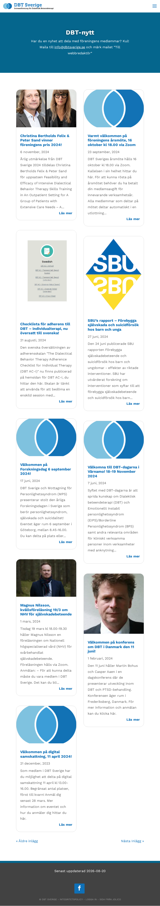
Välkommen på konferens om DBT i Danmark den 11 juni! (111, 646)
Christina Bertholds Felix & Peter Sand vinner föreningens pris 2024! (44, 140)
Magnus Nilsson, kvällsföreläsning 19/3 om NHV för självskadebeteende (46, 609)
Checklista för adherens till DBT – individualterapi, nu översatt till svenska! (45, 328)
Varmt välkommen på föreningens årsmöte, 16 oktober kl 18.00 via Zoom (112, 140)
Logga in (91, 899)
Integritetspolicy (71, 899)
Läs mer (65, 213)
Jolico (116, 899)
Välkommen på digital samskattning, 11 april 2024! (46, 754)
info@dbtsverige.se (69, 47)
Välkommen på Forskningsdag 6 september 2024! (45, 469)
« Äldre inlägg (27, 841)
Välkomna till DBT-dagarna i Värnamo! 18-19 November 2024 (113, 471)
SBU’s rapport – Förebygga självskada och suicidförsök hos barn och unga (113, 325)
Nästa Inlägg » (132, 841)
